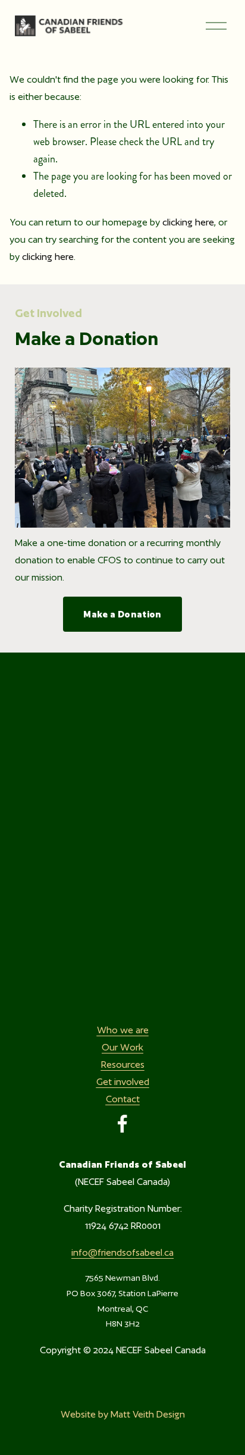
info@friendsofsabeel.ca (122, 1252)
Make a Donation (122, 614)
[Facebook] (122, 1123)
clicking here (188, 222)
